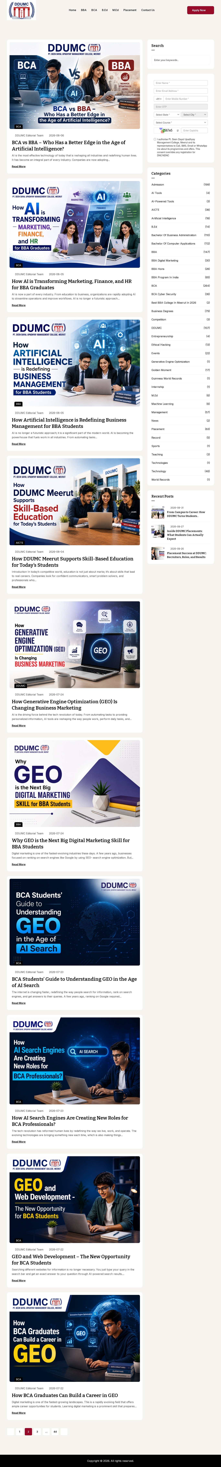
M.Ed (154, 395)
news (154, 420)
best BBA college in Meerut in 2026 (173, 302)
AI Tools (156, 193)
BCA (18, 126)
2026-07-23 (56, 972)
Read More (19, 166)
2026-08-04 (56, 551)
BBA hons (157, 269)
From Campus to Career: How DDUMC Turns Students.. (186, 514)
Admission (157, 184)
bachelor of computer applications (173, 243)
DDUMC (20, 685)
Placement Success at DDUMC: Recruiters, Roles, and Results (186, 555)
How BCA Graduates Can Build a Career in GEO (65, 1395)
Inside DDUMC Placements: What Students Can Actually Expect (185, 535)
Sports (155, 446)
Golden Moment (161, 370)
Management (159, 412)
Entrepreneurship (162, 336)
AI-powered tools (162, 201)
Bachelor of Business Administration (173, 235)
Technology (158, 471)
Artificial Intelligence (163, 218)
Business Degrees (162, 311)
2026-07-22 (56, 1249)
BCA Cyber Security (163, 294)
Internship (157, 386)
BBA (18, 403)
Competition (158, 319)
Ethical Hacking (160, 344)
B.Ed (154, 226)
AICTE (19, 542)
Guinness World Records (166, 378)
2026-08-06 (56, 135)
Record (155, 437)
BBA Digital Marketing (164, 260)
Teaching (157, 454)
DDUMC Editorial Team (29, 135)
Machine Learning (162, 403)
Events (155, 353)
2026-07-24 (56, 694)
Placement (157, 429)
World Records (160, 479)
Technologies (159, 462)
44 (55, 1431)
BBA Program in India (164, 277)
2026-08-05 (56, 274)
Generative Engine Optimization (170, 361)
